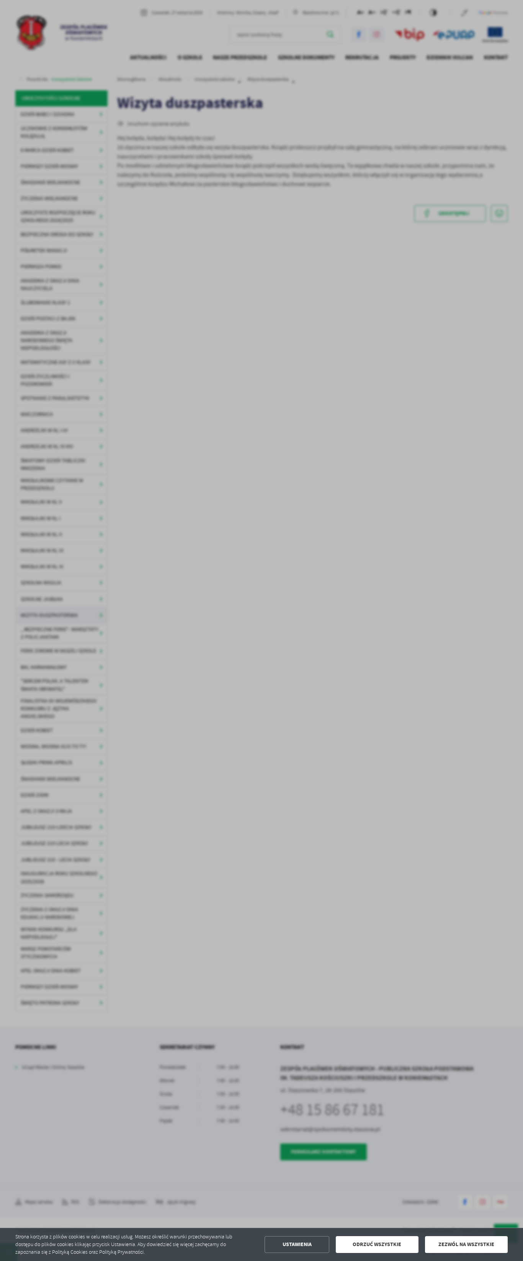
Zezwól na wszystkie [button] (466, 1244)
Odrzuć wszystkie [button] (377, 1244)
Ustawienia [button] (297, 1244)
